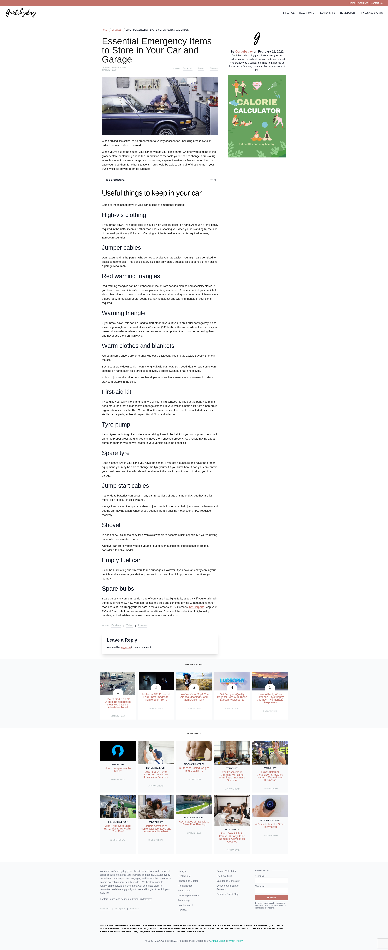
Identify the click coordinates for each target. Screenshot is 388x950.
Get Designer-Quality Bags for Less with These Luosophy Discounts (232, 697)
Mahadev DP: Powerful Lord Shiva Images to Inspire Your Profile (155, 697)
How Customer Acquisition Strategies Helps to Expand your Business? (270, 776)
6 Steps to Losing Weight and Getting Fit (194, 769)
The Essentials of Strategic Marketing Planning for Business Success (232, 776)
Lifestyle (288, 13)
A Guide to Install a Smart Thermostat (270, 825)
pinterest (214, 68)
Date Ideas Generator (227, 881)
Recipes (182, 910)
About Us (363, 3)
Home (352, 3)
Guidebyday (244, 51)
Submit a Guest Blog (227, 894)
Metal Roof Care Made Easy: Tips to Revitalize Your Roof (117, 828)
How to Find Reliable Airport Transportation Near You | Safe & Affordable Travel (118, 703)
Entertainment (185, 905)
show (212, 180)
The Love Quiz (224, 876)
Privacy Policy (235, 941)
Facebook (187, 68)
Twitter (201, 68)
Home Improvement (156, 768)
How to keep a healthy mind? (118, 769)
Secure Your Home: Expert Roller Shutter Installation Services (156, 774)
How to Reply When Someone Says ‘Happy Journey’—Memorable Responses (270, 698)
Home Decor (347, 13)
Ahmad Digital (218, 941)
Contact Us (377, 3)
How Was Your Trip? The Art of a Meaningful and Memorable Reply (194, 697)
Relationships (327, 13)
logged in (126, 647)
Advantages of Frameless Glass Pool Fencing (194, 823)
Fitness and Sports (371, 13)
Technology (232, 768)
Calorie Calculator (226, 871)
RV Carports (196, 607)
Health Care (306, 13)
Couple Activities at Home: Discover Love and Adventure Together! (156, 829)
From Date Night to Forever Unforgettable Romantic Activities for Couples (232, 837)
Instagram (120, 908)
